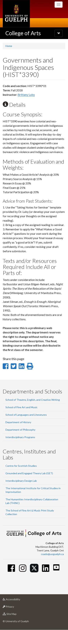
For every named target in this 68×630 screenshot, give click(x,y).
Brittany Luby (26, 94)
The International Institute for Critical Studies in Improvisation (33, 490)
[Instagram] (22, 568)
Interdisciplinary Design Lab (21, 480)
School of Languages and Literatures (26, 414)
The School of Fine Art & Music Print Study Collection (29, 512)
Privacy (15, 607)
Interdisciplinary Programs (20, 437)
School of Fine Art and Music (21, 407)
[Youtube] (56, 567)
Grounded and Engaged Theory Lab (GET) (29, 473)
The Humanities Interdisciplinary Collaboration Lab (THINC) (31, 501)
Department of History (18, 422)
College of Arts (23, 33)
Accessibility (18, 600)
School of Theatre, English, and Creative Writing (32, 399)
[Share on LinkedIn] (21, 366)
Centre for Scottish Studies (21, 465)
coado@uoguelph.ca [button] (52, 554)
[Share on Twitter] (13, 366)
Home (8, 45)
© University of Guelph (16, 621)
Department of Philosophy (20, 429)
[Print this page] (30, 366)
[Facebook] (11, 568)
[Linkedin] (45, 568)
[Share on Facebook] (5, 366)
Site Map (17, 615)
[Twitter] (34, 568)
